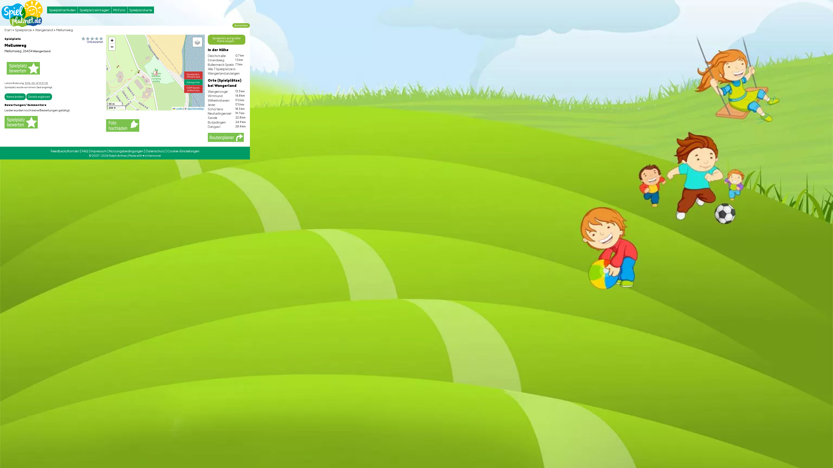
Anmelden (241, 25)
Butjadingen (217, 122)
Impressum (98, 151)
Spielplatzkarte (140, 10)
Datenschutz (155, 151)
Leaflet (179, 108)
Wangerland (44, 30)
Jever (211, 105)
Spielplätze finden (62, 10)
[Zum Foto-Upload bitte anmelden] (122, 125)
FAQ (85, 151)
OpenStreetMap (195, 108)
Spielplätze (23, 30)
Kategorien (193, 82)
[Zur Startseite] (22, 13)
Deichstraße (217, 56)
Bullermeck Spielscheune (226, 65)
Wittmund (215, 96)
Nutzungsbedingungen (126, 151)
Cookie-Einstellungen (183, 151)
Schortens (215, 109)
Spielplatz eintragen (94, 10)
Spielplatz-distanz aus (193, 75)
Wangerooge (218, 91)
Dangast (214, 126)
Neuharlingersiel (219, 113)
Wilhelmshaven (219, 100)
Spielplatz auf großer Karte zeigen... (226, 39)
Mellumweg (64, 30)
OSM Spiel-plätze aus (193, 88)
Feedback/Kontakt (65, 151)
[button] (156, 73)
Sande (212, 118)
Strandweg (216, 60)
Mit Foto (119, 10)
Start (8, 30)
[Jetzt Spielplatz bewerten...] (23, 68)
